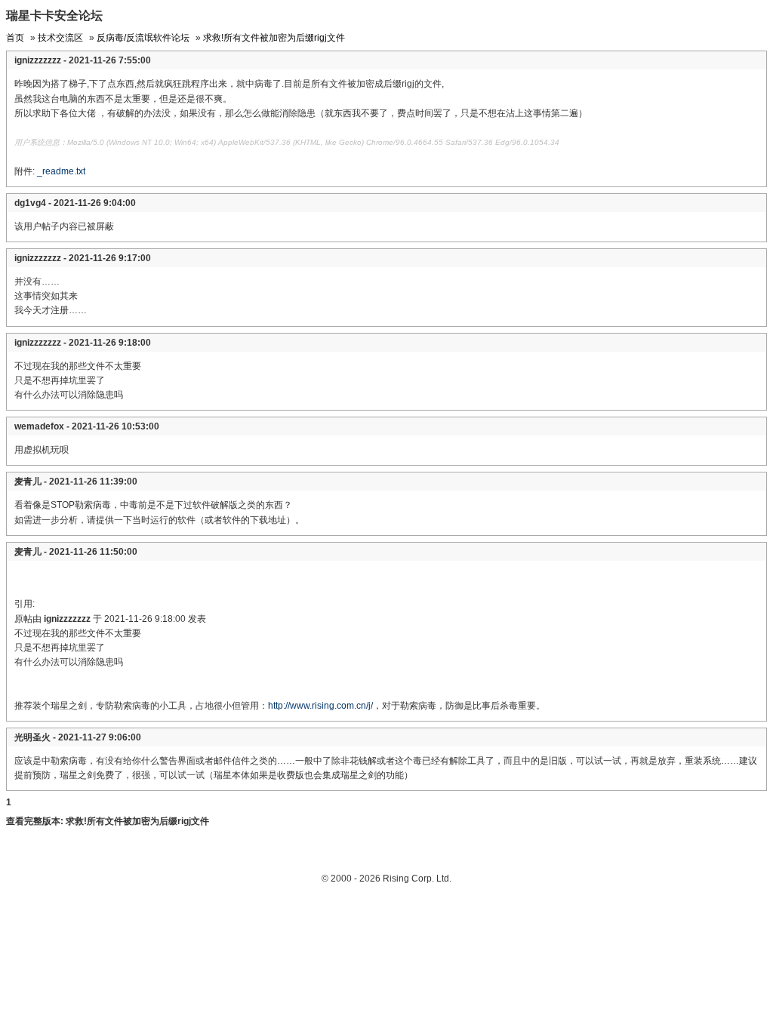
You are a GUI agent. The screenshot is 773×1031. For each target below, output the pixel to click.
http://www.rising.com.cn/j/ (320, 705)
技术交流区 (60, 37)
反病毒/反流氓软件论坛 (143, 37)
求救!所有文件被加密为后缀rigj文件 (274, 37)
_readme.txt (61, 171)
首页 (15, 37)
